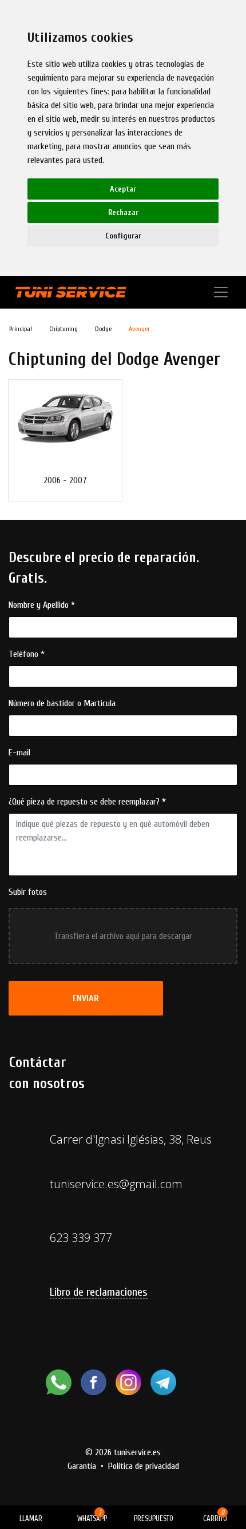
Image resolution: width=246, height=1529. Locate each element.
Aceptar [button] (123, 189)
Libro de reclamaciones (99, 1292)
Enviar (86, 998)
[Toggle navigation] (221, 292)
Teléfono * (27, 654)
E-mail (19, 752)
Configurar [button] (123, 236)
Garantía (82, 1466)
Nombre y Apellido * (42, 605)
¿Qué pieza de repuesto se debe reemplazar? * (87, 802)
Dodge (103, 329)
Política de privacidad (143, 1466)
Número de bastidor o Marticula (62, 703)
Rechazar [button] (123, 212)
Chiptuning (63, 329)
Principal (20, 329)
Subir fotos (28, 892)
